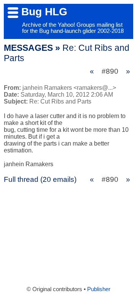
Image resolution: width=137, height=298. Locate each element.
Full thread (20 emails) (40, 179)
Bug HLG (44, 12)
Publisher (98, 289)
